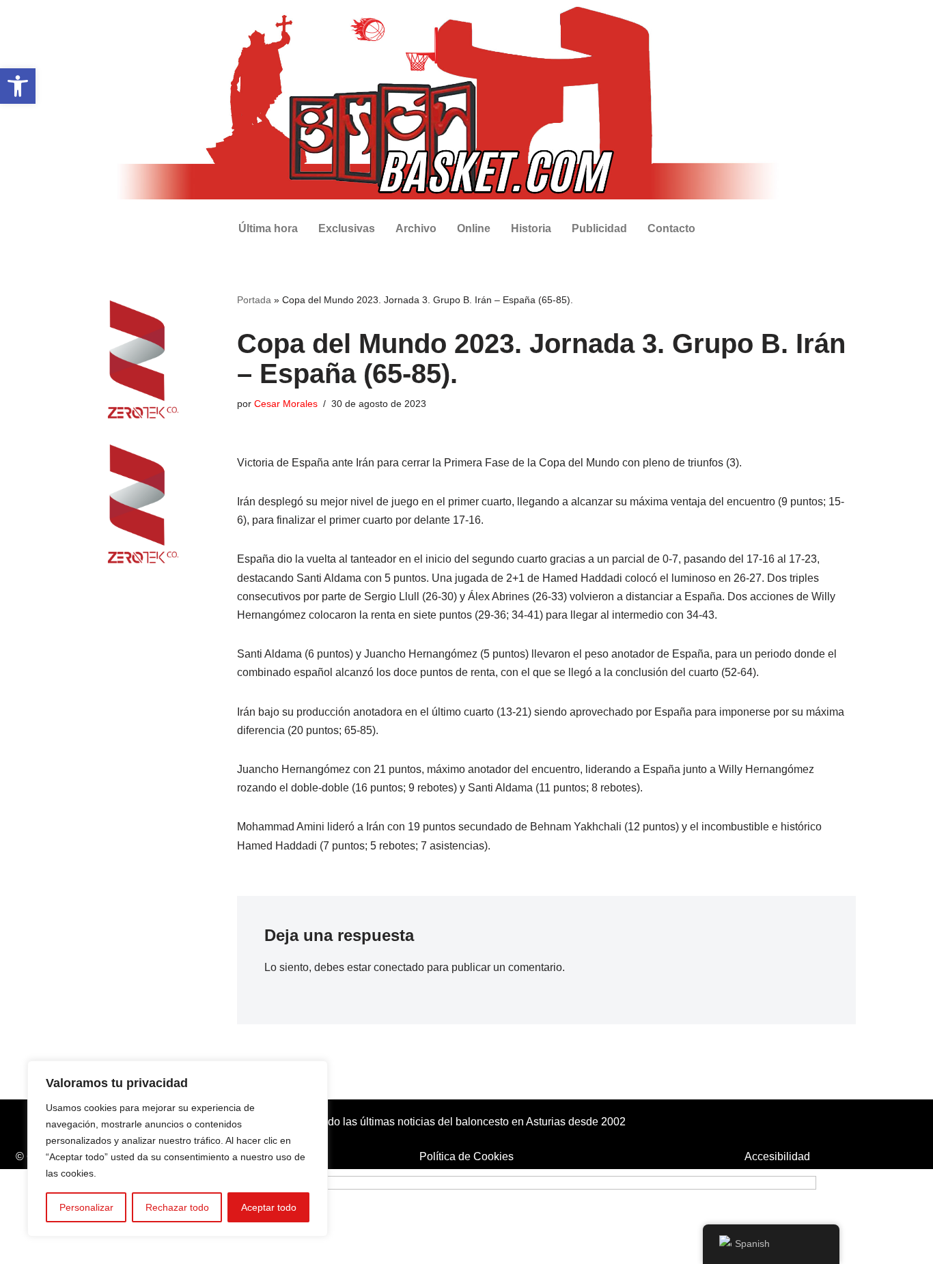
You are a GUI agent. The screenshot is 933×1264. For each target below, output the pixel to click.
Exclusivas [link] (346, 228)
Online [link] (473, 228)
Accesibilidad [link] (777, 1156)
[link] (18, 86)
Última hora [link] (268, 228)
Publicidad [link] (599, 228)
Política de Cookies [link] (466, 1156)
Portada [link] (254, 299)
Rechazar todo (177, 1207)
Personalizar (86, 1207)
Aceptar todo (268, 1207)
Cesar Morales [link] (286, 403)
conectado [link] (399, 967)
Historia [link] (531, 228)
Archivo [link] (415, 228)
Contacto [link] (671, 228)
